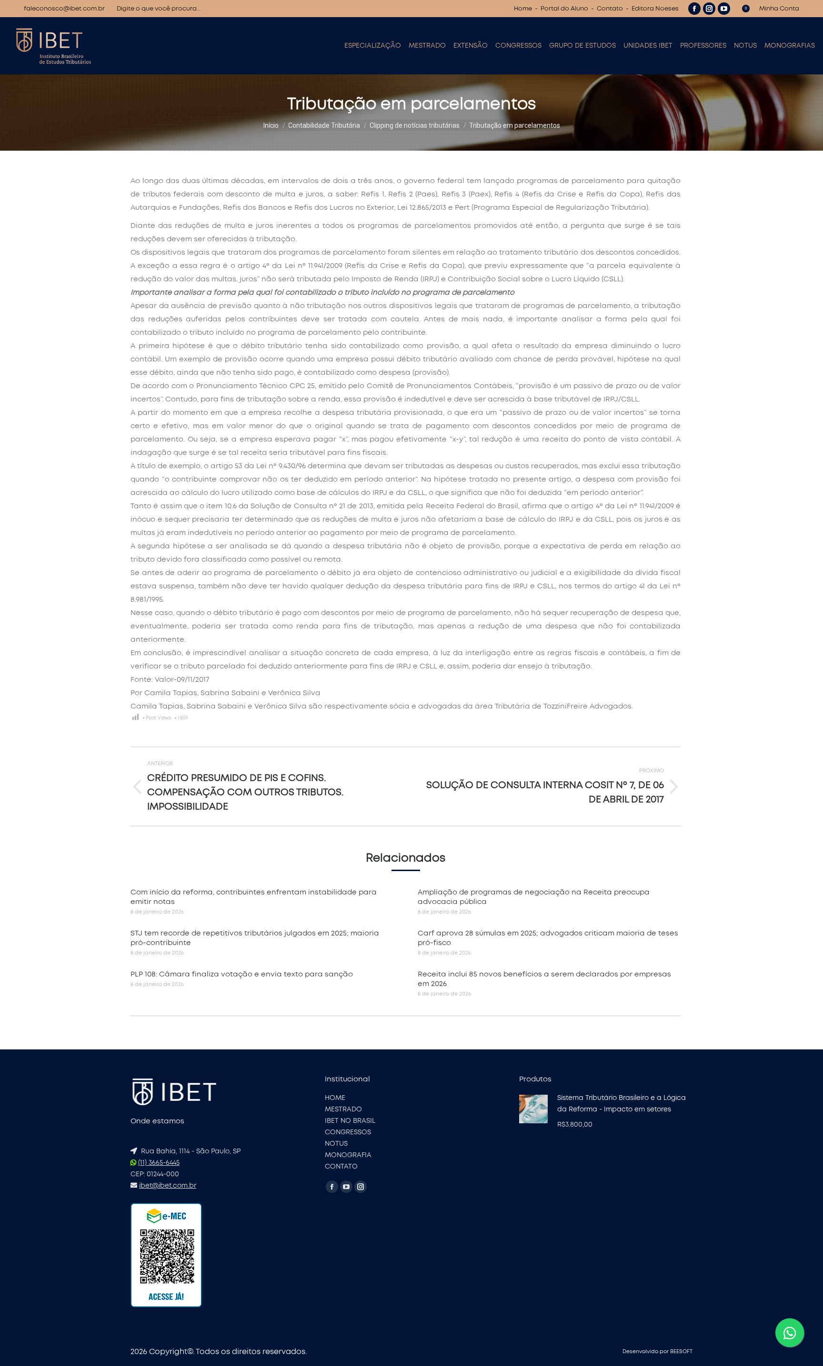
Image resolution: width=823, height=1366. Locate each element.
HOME (335, 1098)
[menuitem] (372, 46)
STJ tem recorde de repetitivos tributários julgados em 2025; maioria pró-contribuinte (254, 938)
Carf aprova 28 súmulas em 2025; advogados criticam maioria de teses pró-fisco (548, 938)
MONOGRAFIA (348, 1155)
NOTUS (336, 1143)
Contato (610, 9)
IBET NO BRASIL (350, 1121)
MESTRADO (343, 1109)
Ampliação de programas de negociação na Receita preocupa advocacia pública (534, 897)
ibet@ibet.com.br (167, 1185)
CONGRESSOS (348, 1132)
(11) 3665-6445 (159, 1163)
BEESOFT (681, 1351)
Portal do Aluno (564, 9)
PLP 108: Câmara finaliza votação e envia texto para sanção (241, 974)
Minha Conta (779, 9)
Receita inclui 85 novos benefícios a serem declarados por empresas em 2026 (544, 979)
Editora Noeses (655, 9)
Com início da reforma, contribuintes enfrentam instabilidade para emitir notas (253, 897)
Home (523, 9)
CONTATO (341, 1166)
